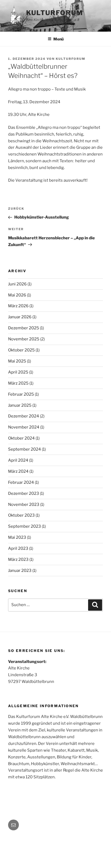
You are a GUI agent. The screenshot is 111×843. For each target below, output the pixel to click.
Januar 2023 (20, 570)
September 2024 (24, 449)
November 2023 (23, 504)
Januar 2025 (20, 405)
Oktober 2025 (21, 350)
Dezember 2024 (23, 416)
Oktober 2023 (21, 515)
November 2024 (23, 427)
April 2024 (18, 460)
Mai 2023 (17, 537)
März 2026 (18, 305)
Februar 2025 (21, 394)
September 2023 (24, 526)
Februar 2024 (21, 482)
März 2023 (18, 559)
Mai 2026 (17, 295)
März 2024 (18, 471)
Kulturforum (54, 13)
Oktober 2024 (21, 438)
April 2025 (18, 372)
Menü (58, 39)
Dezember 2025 (23, 328)
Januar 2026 (20, 317)
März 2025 (18, 383)
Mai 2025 (17, 361)
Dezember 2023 (23, 493)
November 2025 (23, 339)
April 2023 (18, 548)
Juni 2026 (17, 284)
